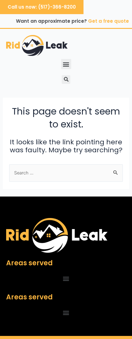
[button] (66, 64)
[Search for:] (66, 172)
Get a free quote (108, 21)
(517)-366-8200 (57, 7)
